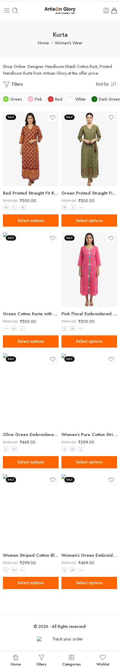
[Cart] (114, 10)
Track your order (67, 639)
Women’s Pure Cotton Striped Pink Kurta (89, 434)
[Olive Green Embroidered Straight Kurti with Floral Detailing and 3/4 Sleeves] (31, 390)
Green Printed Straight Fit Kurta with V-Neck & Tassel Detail (89, 193)
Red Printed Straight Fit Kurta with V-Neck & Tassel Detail (31, 193)
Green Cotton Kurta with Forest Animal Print (31, 314)
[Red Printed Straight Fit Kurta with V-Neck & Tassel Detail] (31, 149)
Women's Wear (68, 43)
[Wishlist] (52, 117)
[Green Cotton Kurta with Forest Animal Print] (31, 269)
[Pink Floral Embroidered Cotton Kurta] (89, 269)
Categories (71, 663)
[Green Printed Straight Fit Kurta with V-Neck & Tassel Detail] (89, 149)
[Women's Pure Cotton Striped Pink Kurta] (89, 390)
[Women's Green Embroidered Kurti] (89, 511)
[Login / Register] (106, 10)
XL (23, 207)
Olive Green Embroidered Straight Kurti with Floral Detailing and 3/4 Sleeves (31, 434)
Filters (16, 84)
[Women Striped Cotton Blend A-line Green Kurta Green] (31, 511)
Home (43, 43)
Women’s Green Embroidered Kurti (89, 555)
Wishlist (102, 663)
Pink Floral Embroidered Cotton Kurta (89, 314)
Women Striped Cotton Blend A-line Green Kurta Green (31, 555)
